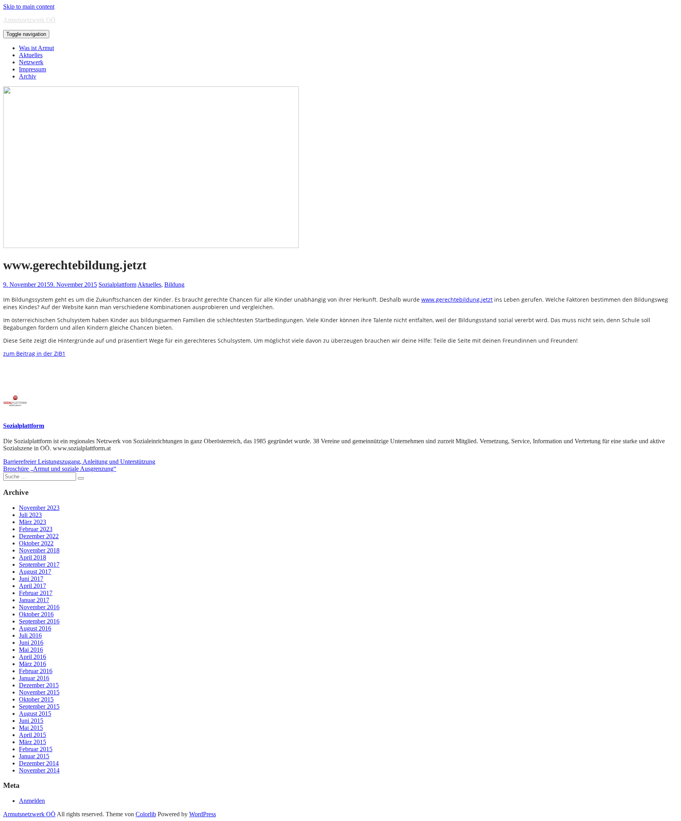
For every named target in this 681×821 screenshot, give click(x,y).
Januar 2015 (34, 756)
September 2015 (39, 706)
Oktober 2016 (36, 614)
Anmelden (32, 800)
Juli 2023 (30, 514)
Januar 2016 (34, 678)
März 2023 (32, 522)
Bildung (174, 284)
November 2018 (39, 550)
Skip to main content (28, 6)
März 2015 (32, 742)
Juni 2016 (31, 642)
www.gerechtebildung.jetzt (457, 299)
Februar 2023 (35, 529)
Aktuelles (31, 55)
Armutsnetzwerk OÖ (29, 20)
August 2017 (35, 571)
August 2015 (35, 713)
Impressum (32, 69)
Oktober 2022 (36, 543)
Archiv (27, 76)
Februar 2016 (35, 671)
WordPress (202, 814)
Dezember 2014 (39, 763)
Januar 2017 (34, 600)
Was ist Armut (36, 48)
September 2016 (39, 621)
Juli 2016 (30, 635)
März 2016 (32, 664)
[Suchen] (81, 478)
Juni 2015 (31, 720)
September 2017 (39, 564)
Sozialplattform (117, 284)
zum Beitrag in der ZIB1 (34, 353)
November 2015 (39, 692)
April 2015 (32, 734)
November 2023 (39, 507)
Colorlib (146, 814)
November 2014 (39, 770)
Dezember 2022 (39, 536)
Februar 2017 (35, 593)
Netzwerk (31, 62)
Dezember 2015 (39, 685)
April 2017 (32, 585)
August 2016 (35, 628)
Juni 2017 (31, 578)
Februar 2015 (35, 749)
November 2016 (39, 607)
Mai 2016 (31, 649)
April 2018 (32, 557)
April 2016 (32, 656)
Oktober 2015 (36, 699)
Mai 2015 (31, 727)
